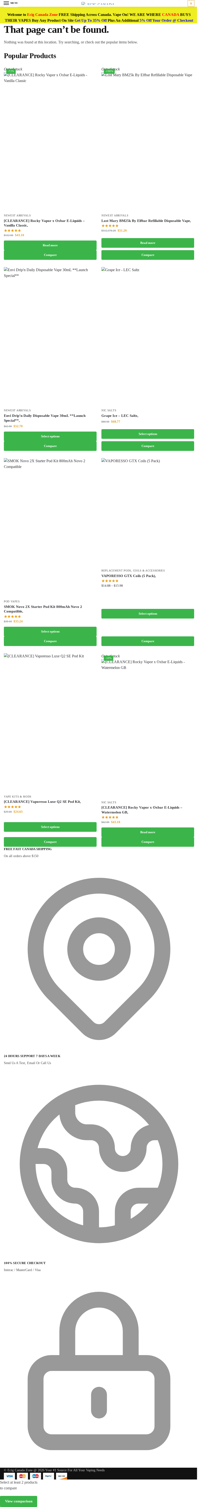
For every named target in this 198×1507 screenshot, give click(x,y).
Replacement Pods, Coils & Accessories (133, 570)
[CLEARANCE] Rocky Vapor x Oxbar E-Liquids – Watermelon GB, (141, 809)
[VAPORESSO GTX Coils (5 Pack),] (147, 512)
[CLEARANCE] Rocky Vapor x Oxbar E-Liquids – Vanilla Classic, (44, 223)
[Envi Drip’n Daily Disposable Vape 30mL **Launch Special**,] (50, 336)
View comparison (18, 1501)
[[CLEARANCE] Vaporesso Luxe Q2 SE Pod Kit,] (50, 722)
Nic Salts (108, 410)
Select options (50, 436)
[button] (190, 3)
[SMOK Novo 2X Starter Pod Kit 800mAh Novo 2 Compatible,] (50, 527)
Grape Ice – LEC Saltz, (119, 416)
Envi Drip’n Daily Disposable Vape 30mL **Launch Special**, (44, 418)
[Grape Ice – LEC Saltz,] (147, 336)
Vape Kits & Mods (17, 796)
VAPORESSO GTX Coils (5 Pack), (128, 576)
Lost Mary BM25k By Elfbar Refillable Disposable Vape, (146, 221)
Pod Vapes (12, 601)
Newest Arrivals (17, 215)
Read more (50, 245)
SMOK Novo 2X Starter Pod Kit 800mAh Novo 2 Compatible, (43, 609)
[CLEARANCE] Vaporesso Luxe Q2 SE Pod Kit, (42, 802)
